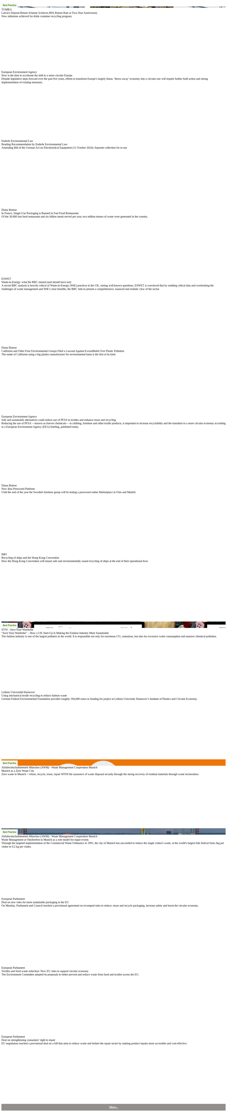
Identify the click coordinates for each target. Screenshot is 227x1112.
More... (113, 1107)
